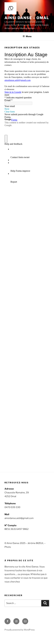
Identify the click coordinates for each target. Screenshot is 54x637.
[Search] (45, 603)
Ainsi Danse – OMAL (26, 18)
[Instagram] (16, 621)
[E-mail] (25, 621)
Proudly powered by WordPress (19, 629)
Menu (29, 36)
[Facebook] (7, 621)
